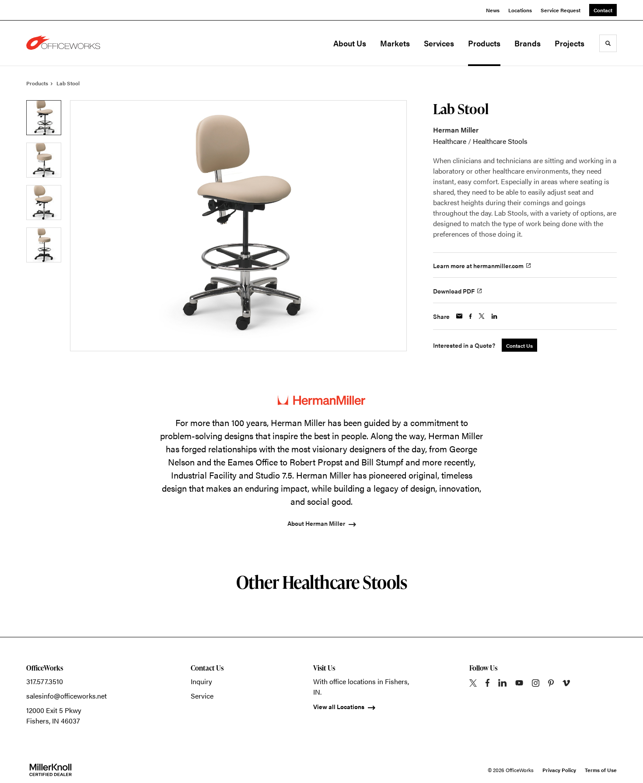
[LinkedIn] (502, 683)
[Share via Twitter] (482, 316)
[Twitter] (473, 683)
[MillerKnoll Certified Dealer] (50, 769)
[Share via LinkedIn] (494, 316)
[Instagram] (535, 683)
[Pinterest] (551, 683)
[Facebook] (487, 683)
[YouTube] (519, 682)
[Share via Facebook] (470, 316)
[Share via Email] (459, 316)
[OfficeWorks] (70, 43)
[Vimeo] (566, 683)
